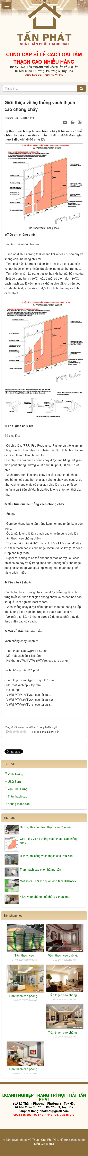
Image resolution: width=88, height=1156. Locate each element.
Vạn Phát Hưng (17, 789)
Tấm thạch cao (24, 955)
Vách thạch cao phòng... (63, 955)
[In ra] (73, 122)
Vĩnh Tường (15, 774)
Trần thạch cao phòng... (24, 996)
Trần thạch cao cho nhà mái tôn (40, 869)
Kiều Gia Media (44, 1144)
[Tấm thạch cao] (25, 938)
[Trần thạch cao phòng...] (25, 978)
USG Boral (14, 781)
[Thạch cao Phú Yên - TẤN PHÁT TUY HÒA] (44, 24)
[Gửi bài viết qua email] (65, 122)
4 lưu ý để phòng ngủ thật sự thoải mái (45, 896)
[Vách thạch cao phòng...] (65, 938)
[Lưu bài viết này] (80, 122)
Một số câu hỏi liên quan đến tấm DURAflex (48, 881)
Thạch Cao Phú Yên (45, 1140)
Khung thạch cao (19, 804)
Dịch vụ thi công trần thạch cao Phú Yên (46, 827)
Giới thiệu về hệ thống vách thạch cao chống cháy (49, 841)
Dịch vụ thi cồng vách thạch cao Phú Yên (46, 856)
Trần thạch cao (17, 796)
